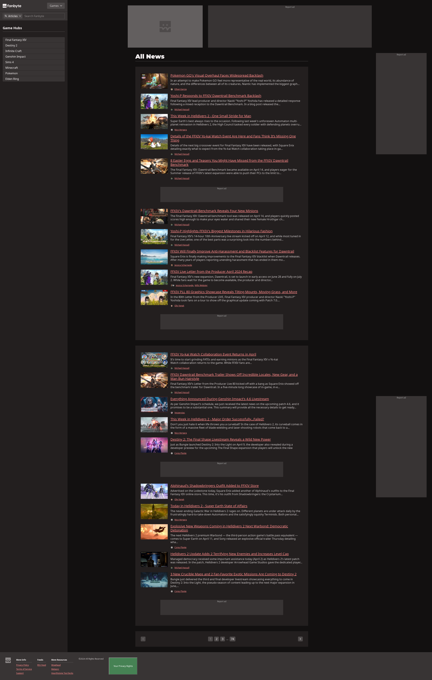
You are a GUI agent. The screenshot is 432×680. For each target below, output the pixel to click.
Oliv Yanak (179, 305)
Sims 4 (9, 62)
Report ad (289, 7)
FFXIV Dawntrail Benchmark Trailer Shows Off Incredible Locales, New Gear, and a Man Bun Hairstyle (234, 377)
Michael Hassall (181, 109)
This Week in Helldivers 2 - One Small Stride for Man (210, 116)
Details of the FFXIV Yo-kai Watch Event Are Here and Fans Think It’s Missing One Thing (233, 138)
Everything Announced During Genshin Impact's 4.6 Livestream (219, 399)
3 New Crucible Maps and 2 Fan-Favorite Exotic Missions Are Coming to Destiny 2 (233, 574)
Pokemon (11, 73)
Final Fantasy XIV (15, 40)
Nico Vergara (180, 129)
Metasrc (55, 669)
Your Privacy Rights (123, 666)
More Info (21, 660)
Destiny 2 (11, 45)
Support (20, 673)
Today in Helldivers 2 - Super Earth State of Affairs (208, 506)
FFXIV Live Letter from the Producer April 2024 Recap (211, 272)
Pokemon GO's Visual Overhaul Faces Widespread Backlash (216, 75)
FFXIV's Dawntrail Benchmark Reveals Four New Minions (214, 211)
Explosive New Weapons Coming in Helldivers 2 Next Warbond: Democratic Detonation (229, 528)
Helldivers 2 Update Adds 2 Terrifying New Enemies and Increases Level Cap (229, 554)
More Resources (59, 660)
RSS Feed (41, 665)
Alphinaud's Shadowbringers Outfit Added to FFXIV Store (214, 486)
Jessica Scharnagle (183, 265)
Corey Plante (180, 453)
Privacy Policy (22, 665)
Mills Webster (201, 285)
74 (232, 639)
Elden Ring (12, 79)
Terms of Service (24, 669)
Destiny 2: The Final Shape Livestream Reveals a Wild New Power (220, 439)
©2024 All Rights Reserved (91, 659)
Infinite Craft (13, 51)
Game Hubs (12, 28)
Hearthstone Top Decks (62, 673)
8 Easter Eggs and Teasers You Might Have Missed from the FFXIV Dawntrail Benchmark (229, 163)
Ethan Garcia (180, 89)
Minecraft (11, 68)
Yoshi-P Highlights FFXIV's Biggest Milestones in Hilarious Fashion (221, 231)
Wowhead (56, 665)
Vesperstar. (179, 412)
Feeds (40, 660)
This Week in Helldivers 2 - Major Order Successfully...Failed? (217, 419)
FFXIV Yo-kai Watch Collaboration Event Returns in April (213, 354)
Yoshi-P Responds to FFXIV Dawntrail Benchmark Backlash (215, 96)
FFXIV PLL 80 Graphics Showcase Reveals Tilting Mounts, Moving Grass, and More (233, 292)
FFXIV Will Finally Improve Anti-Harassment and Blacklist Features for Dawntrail (232, 251)
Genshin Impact (15, 56)
